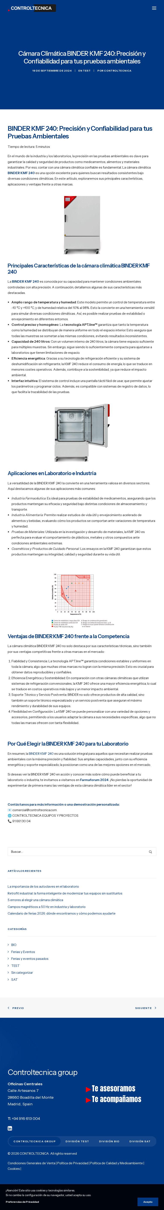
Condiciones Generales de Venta (31, 1163)
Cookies (14, 1169)
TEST (87, 70)
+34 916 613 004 (26, 1118)
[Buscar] (82, 851)
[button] (154, 8)
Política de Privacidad (72, 1163)
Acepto (147, 1201)
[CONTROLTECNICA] (32, 8)
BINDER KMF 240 (41, 754)
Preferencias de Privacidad (22, 1201)
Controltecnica (117, 70)
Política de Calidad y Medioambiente (116, 1163)
